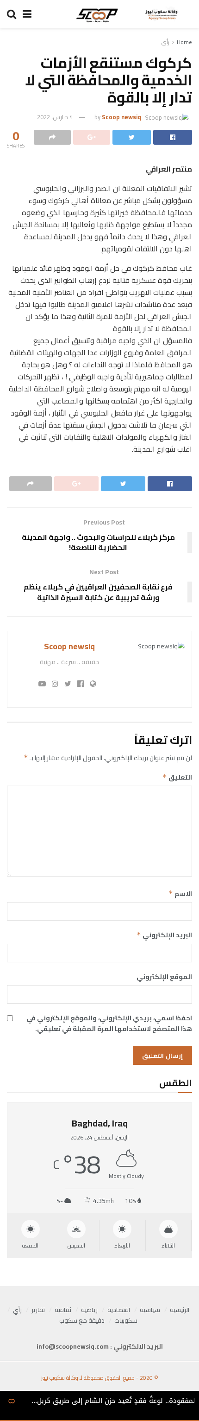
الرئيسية (179, 1309)
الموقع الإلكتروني (164, 977)
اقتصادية (118, 1309)
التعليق (177, 777)
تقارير (38, 1309)
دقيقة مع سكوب (82, 1320)
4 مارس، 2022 (55, 116)
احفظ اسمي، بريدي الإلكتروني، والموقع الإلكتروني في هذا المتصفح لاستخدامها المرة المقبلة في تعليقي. (109, 1023)
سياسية (150, 1309)
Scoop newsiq (121, 116)
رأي (165, 42)
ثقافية (63, 1309)
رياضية (89, 1309)
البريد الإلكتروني (164, 935)
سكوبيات (125, 1320)
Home (184, 42)
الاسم (180, 894)
